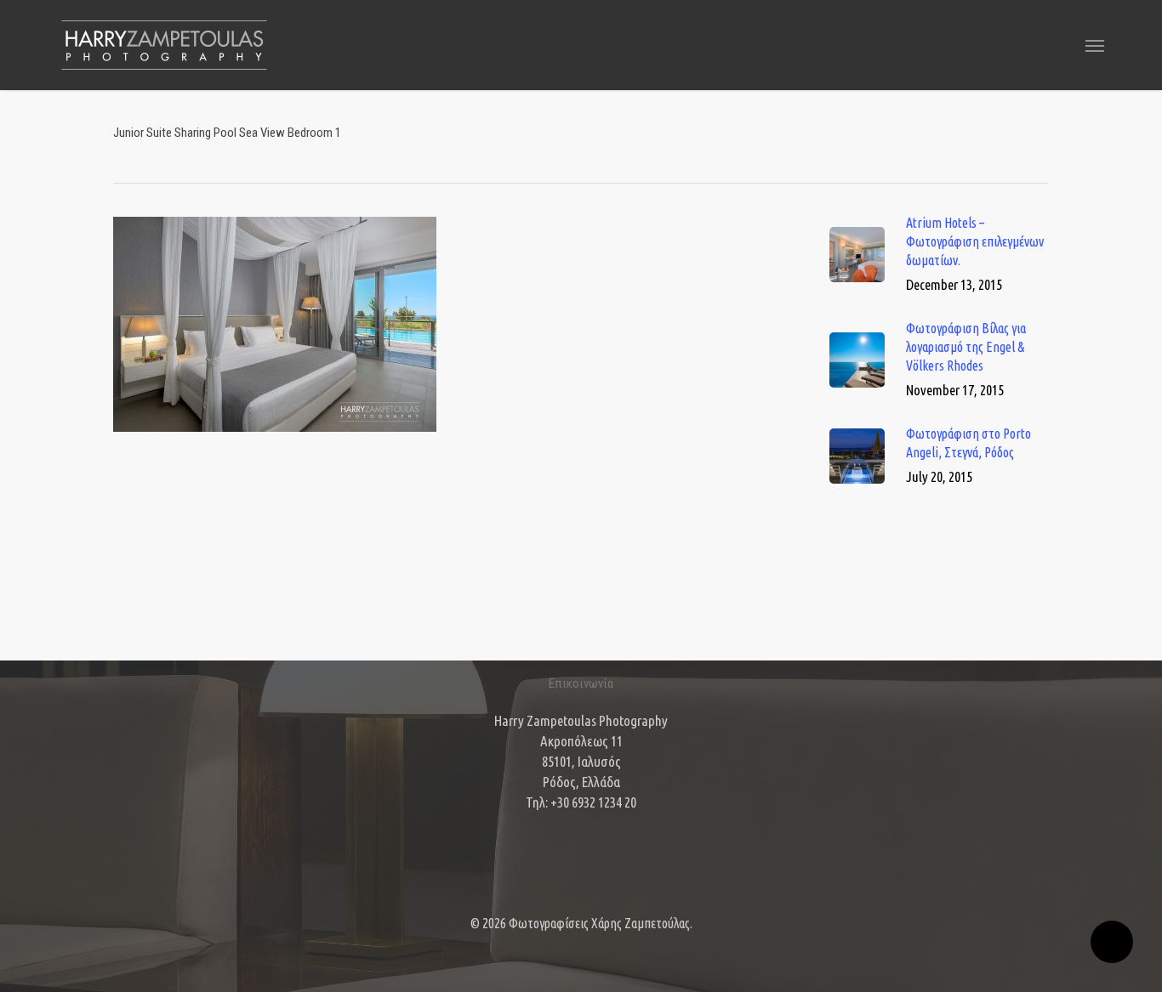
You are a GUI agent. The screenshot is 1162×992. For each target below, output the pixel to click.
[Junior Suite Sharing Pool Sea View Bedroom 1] (274, 439)
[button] (1094, 45)
